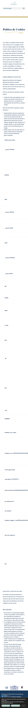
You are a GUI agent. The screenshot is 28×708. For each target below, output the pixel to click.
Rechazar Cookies (15, 705)
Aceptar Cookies (6, 705)
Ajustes (23, 705)
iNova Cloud (11, 694)
